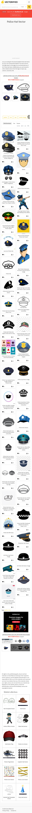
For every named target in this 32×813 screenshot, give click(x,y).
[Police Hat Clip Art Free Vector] (8, 285)
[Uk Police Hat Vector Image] (23, 556)
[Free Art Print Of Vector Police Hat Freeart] (23, 226)
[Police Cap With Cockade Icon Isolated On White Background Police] (8, 396)
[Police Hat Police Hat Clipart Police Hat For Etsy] (8, 324)
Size (14, 123)
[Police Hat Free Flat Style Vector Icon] (8, 304)
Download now (15, 15)
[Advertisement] (16, 41)
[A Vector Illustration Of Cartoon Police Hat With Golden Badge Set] (8, 142)
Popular (18, 123)
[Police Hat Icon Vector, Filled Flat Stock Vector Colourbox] (8, 447)
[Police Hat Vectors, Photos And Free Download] (8, 347)
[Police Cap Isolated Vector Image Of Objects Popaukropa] (8, 371)
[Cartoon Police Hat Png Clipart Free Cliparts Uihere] (8, 195)
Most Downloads (7, 123)
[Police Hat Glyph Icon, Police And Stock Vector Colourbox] (8, 422)
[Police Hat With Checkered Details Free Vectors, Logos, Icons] (23, 514)
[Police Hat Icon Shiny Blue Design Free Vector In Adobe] (23, 439)
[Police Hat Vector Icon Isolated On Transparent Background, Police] (8, 498)
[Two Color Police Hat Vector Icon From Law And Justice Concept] (8, 591)
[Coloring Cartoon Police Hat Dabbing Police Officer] (23, 202)
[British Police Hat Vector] (23, 181)
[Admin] (23, 160)
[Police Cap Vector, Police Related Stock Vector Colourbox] (23, 393)
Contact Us (13, 810)
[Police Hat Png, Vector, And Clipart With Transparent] (23, 324)
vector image (22, 117)
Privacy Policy (5, 810)
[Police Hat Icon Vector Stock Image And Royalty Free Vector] (23, 463)
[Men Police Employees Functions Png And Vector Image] (23, 255)
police (5, 117)
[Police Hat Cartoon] (23, 418)
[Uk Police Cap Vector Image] (8, 546)
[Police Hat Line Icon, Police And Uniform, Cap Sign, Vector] (23, 489)
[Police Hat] (8, 264)
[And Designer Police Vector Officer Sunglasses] (8, 172)
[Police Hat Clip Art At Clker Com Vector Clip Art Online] (23, 282)
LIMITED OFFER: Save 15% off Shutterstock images (16, 634)
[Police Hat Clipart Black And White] (23, 302)
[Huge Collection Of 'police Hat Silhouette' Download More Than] (23, 136)
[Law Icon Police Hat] (8, 242)
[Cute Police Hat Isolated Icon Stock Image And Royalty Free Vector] (8, 568)
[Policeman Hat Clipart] (23, 537)
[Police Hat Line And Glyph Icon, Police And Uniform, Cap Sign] (8, 472)
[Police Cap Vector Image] (23, 370)
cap (15, 117)
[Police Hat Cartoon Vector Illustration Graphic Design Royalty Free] (23, 579)
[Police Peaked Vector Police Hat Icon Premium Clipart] (23, 346)
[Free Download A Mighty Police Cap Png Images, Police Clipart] (8, 216)
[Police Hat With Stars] (8, 523)
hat (11, 117)
